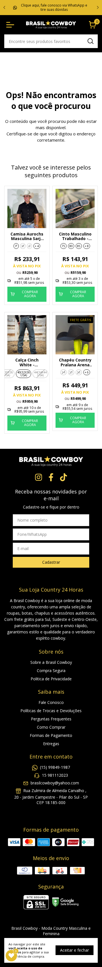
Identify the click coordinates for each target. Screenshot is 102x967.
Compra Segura (51, 670)
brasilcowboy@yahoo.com (55, 783)
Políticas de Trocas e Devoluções (51, 710)
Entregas (51, 743)
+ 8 (87, 246)
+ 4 (37, 246)
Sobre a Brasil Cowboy (51, 662)
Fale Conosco (51, 702)
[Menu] (11, 25)
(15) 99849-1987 (55, 767)
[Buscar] (90, 41)
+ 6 (87, 372)
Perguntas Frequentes (51, 719)
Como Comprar (51, 727)
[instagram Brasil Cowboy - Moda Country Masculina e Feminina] (38, 477)
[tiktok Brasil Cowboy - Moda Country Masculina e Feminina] (63, 477)
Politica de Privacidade (51, 678)
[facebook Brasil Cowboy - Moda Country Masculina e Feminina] (51, 477)
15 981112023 (55, 775)
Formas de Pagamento (51, 735)
